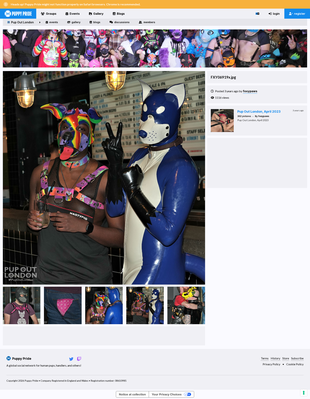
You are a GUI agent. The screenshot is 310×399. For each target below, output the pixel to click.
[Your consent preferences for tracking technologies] (303, 392)
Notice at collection (132, 394)
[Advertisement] (104, 336)
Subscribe (297, 358)
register (299, 13)
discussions (122, 22)
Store (285, 358)
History (275, 358)
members (149, 22)
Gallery (98, 13)
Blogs (121, 13)
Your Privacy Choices (167, 394)
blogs (96, 22)
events (53, 22)
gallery (76, 22)
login (276, 13)
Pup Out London (22, 22)
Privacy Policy (271, 364)
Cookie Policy (295, 364)
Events (75, 13)
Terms (265, 358)
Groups (51, 13)
